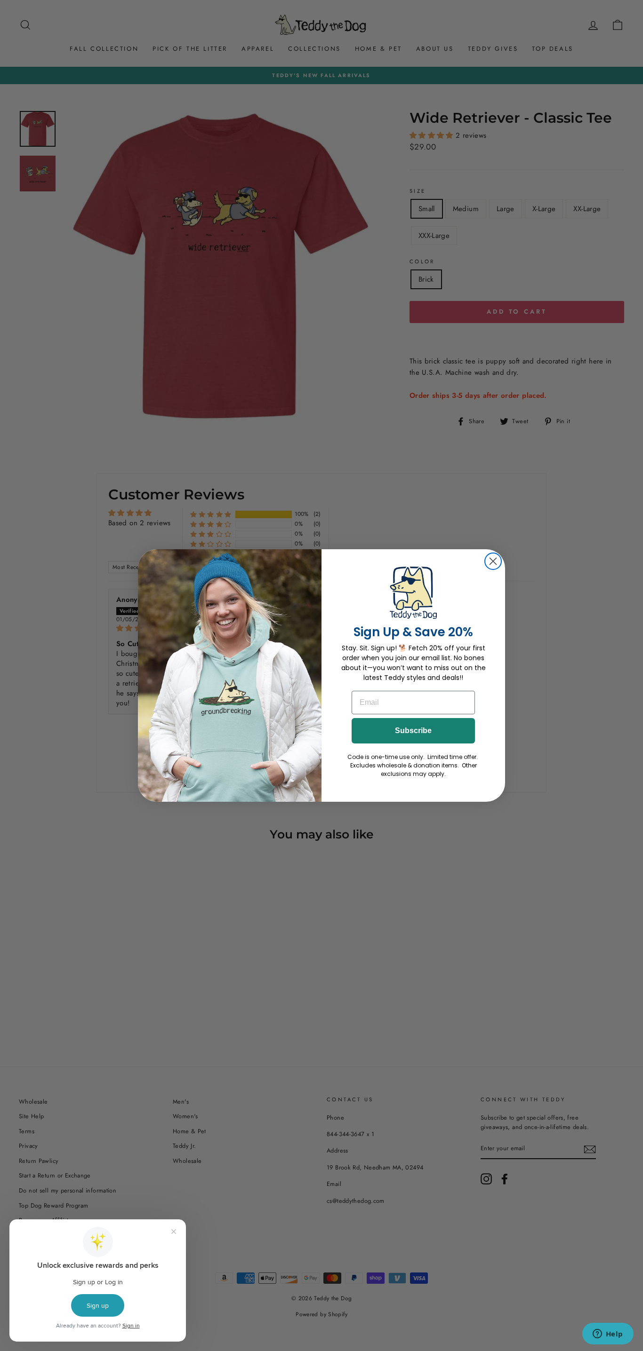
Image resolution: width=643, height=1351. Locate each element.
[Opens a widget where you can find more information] (608, 1334)
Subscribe (413, 731)
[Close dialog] (493, 561)
